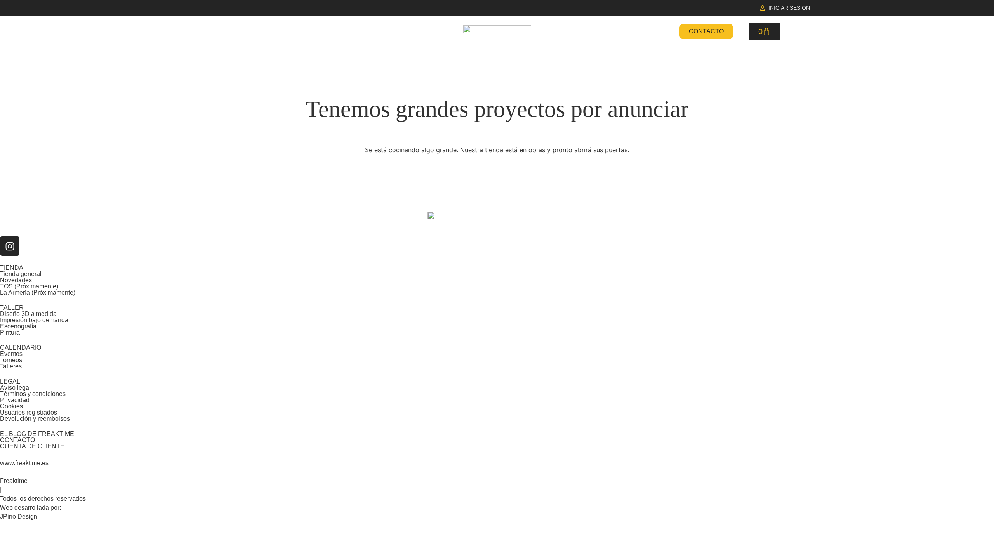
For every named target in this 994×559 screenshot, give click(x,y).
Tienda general (21, 274)
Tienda (291, 31)
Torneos (11, 360)
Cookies (11, 406)
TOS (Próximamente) (29, 286)
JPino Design (18, 516)
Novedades (352, 31)
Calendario (589, 31)
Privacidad (15, 400)
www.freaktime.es (24, 463)
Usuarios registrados (28, 412)
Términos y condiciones (33, 394)
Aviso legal (15, 387)
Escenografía (18, 326)
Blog (647, 31)
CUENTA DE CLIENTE (32, 446)
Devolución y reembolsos (35, 418)
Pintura (10, 332)
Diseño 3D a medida (28, 314)
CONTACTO (17, 440)
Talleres (11, 366)
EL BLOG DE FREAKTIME (37, 434)
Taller (413, 31)
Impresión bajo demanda (34, 320)
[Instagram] (9, 246)
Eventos (11, 354)
